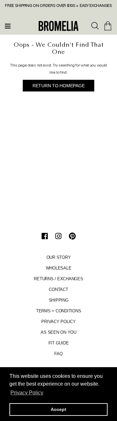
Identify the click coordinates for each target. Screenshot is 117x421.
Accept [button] (58, 409)
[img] (95, 26)
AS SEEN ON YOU (58, 332)
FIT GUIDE (58, 343)
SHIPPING (59, 300)
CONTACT (58, 289)
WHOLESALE (59, 268)
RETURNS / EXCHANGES (58, 278)
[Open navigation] (8, 26)
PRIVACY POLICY (58, 321)
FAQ (58, 353)
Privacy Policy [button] (26, 392)
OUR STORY (58, 257)
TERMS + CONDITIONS (58, 310)
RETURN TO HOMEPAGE (58, 85)
